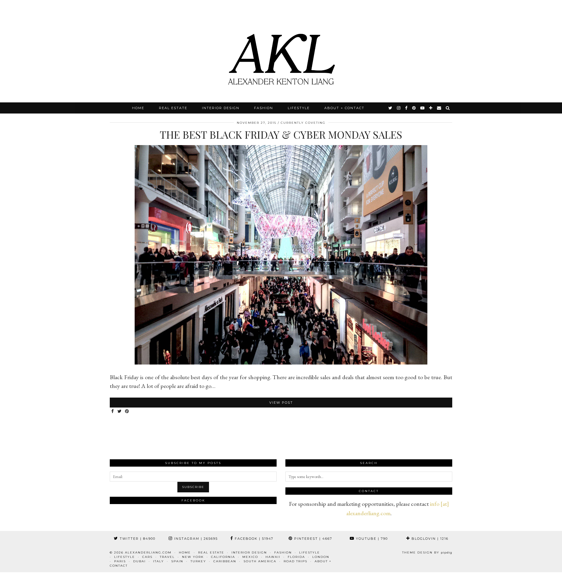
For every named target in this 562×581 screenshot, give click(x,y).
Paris (120, 561)
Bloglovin (429, 539)
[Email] (439, 108)
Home (138, 108)
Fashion (263, 108)
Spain (177, 561)
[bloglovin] (431, 108)
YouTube (371, 539)
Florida (296, 557)
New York (193, 557)
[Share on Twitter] (120, 411)
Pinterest (312, 539)
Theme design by (427, 552)
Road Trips (295, 561)
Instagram (195, 539)
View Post (281, 402)
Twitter (136, 539)
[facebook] (406, 108)
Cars (147, 557)
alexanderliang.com (148, 552)
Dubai (139, 561)
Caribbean (224, 561)
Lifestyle (299, 108)
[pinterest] (414, 108)
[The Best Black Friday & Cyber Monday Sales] (281, 362)
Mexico (250, 557)
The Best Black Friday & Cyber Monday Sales (281, 134)
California (223, 557)
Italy (158, 561)
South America (260, 561)
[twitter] (390, 108)
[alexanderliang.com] (281, 51)
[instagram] (399, 108)
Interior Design (220, 108)
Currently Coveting (303, 123)
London (320, 557)
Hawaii (272, 557)
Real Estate (173, 108)
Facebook (253, 539)
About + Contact (344, 108)
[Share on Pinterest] (127, 411)
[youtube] (422, 108)
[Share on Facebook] (113, 411)
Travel (167, 557)
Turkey (198, 561)
